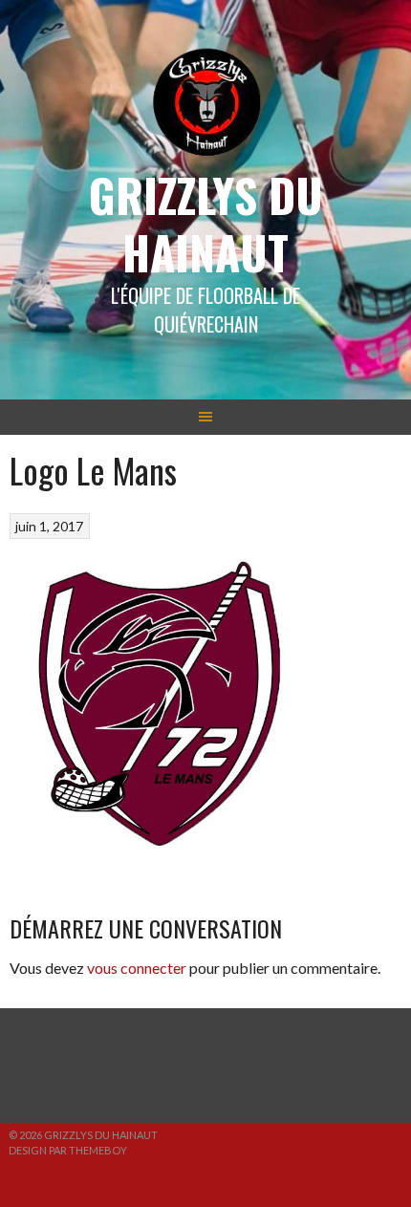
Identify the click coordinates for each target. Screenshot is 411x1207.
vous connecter (136, 968)
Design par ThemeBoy (68, 1150)
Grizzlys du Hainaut (206, 223)
